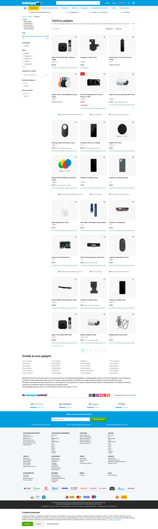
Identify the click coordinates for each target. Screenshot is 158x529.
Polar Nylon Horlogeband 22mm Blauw (93, 222)
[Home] (25, 8)
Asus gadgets (26, 366)
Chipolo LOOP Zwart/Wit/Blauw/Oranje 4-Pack (64, 96)
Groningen (82, 475)
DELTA (52, 440)
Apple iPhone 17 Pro (28, 436)
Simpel (53, 448)
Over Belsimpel (55, 475)
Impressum (80, 506)
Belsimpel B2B (111, 458)
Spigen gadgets (114, 366)
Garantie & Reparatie (28, 478)
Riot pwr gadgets (85, 368)
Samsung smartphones (85, 436)
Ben (52, 436)
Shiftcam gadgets (115, 361)
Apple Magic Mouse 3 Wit (60, 222)
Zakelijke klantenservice (114, 460)
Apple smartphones (84, 435)
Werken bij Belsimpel (66, 506)
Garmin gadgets (56, 361)
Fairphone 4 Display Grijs (117, 300)
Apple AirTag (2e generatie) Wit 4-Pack (122, 94)
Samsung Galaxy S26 (28, 440)
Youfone (53, 453)
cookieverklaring (116, 519)
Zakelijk (107, 3)
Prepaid (82, 461)
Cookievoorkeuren (102, 506)
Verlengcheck (83, 458)
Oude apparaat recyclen (85, 463)
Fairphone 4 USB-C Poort (88, 57)
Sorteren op (109, 29)
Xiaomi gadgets (114, 370)
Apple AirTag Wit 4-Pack (88, 335)
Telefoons (65, 8)
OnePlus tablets (27, 463)
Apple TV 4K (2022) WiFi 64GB (62, 335)
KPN (52, 443)
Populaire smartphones (31, 433)
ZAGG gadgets (114, 373)
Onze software (54, 480)
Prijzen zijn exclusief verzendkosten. (97, 502)
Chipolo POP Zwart (115, 143)
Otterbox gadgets (85, 366)
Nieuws (52, 506)
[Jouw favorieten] (129, 3)
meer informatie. (98, 504)
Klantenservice (124, 8)
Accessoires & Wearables (99, 8)
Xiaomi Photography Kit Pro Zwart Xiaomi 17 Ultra (91, 96)
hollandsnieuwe (55, 441)
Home (24, 16)
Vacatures (53, 481)
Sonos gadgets (114, 363)
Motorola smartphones (85, 441)
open (128, 395)
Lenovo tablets (26, 464)
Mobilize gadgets (85, 363)
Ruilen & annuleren (27, 480)
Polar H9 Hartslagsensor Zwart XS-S (92, 257)
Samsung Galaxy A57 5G (29, 441)
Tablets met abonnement (29, 466)
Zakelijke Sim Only (112, 463)
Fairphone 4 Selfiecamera (88, 300)
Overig (82, 456)
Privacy (74, 506)
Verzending (26, 475)
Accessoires (55, 456)
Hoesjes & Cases (55, 458)
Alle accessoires (55, 469)
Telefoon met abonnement (49, 8)
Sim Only (75, 8)
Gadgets (30, 16)
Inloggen (114, 3)
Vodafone (53, 451)
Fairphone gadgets (28, 28)
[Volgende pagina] (104, 350)
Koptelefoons (54, 464)
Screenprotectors (55, 460)
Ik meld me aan (99, 419)
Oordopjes (53, 463)
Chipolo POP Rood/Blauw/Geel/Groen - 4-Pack (64, 179)
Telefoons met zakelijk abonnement (117, 461)
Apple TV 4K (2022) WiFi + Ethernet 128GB (63, 59)
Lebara (53, 444)
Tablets (113, 8)
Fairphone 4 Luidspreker (117, 222)
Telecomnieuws (83, 460)
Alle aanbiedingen (112, 475)
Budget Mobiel (54, 438)
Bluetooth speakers (56, 468)
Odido (52, 446)
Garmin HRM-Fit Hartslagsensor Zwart (64, 300)
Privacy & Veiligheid (56, 476)
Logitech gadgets (56, 373)
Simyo (52, 449)
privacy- (107, 519)
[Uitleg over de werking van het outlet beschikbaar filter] (36, 80)
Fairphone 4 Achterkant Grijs (118, 178)
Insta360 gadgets (56, 368)
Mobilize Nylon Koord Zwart (118, 335)
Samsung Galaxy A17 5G (29, 443)
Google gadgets (27, 23)
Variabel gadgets (114, 368)
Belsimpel (54, 473)
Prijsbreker (84, 105)
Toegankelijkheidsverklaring (58, 478)
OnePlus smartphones (85, 438)
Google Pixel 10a (27, 444)
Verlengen (84, 8)
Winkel (82, 473)
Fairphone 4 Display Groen (89, 178)
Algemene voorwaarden (90, 506)
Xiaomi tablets (26, 461)
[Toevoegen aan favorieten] (75, 37)
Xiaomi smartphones (85, 440)
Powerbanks (54, 461)
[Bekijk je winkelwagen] (133, 2)
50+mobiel (54, 435)
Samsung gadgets (28, 27)
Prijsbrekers (33, 8)
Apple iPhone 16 (27, 438)
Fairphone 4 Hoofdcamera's (61, 257)
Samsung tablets (27, 460)
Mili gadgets (83, 361)
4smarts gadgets (27, 361)
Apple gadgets (27, 21)
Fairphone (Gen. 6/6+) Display (90, 143)
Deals (110, 473)
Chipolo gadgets (28, 25)
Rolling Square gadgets (87, 370)
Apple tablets (26, 458)
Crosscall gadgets (27, 370)
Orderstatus (26, 476)
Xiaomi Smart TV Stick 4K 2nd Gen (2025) (120, 59)
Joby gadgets (55, 370)
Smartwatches (55, 466)
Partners (57, 506)
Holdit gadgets (55, 366)
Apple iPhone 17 (27, 435)
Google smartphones (85, 443)
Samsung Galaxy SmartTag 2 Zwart (63, 143)
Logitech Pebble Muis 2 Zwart (119, 257)
